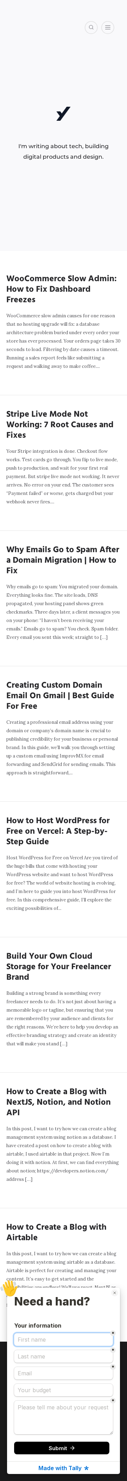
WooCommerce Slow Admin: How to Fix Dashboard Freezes (61, 289)
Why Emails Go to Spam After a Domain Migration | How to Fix (62, 560)
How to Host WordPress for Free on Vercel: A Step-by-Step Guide (58, 831)
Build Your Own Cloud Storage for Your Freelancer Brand (58, 967)
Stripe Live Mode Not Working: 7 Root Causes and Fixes (60, 425)
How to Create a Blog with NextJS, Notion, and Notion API (58, 1102)
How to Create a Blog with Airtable (56, 1233)
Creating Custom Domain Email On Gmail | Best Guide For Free (60, 696)
